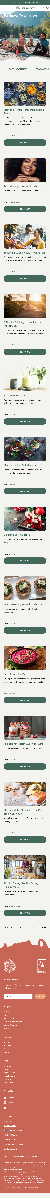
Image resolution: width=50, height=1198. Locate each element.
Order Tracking (9, 1018)
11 (29, 927)
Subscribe (40, 996)
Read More (17, 142)
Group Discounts (9, 1076)
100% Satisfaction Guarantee (25, 2)
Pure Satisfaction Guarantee (13, 1021)
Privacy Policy (8, 1116)
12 (32, 927)
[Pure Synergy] (25, 8)
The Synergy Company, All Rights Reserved (23, 1156)
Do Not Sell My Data (10, 1140)
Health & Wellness (17, 69)
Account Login (8, 1082)
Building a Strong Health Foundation (24, 252)
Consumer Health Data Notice (13, 1144)
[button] (48, 69)
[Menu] (4, 8)
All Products (8, 1066)
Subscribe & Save (9, 1072)
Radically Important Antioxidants (22, 186)
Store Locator (8, 1079)
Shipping (6, 1015)
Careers (6, 1052)
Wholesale (7, 1028)
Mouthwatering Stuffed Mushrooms (24, 604)
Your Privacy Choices (15, 1130)
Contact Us (7, 1012)
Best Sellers (7, 1069)
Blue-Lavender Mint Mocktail (20, 465)
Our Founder (8, 1049)
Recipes (12, 414)
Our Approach (8, 1045)
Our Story (7, 1042)
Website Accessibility (10, 1149)
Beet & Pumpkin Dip (15, 674)
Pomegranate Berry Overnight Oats (23, 743)
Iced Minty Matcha (14, 395)
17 (38, 927)
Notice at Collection (10, 1125)
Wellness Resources (10, 1025)
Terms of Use (8, 1121)
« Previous (8, 927)
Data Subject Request (10, 1135)
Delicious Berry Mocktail (17, 534)
